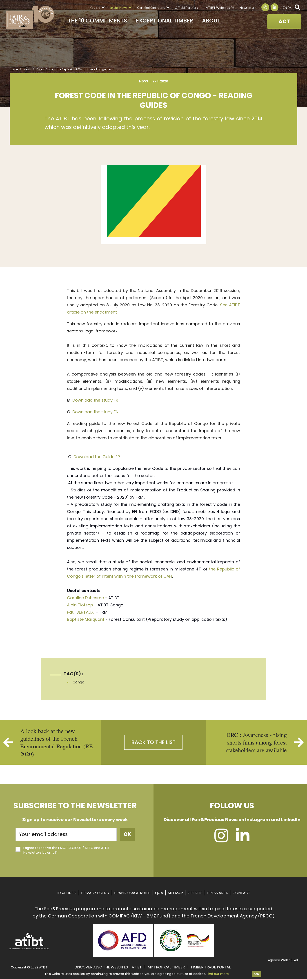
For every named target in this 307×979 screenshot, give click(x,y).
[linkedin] (242, 840)
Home (14, 69)
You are (95, 7)
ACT (284, 21)
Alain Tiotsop (80, 605)
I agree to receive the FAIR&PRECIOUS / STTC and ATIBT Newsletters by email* (66, 850)
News (27, 69)
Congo (78, 682)
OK (256, 974)
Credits (195, 892)
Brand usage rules (132, 892)
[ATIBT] (29, 949)
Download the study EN (95, 412)
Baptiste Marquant (86, 619)
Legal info (66, 892)
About (211, 20)
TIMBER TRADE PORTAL (211, 967)
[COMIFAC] (184, 955)
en (285, 7)
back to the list (153, 742)
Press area (217, 892)
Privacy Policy (95, 892)
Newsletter (248, 7)
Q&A (159, 892)
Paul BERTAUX (81, 612)
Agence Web (278, 960)
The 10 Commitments (97, 20)
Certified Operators (151, 7)
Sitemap (175, 892)
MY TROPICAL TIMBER (166, 967)
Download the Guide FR (96, 457)
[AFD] (123, 955)
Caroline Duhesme (85, 598)
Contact (241, 892)
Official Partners (186, 7)
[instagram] (221, 840)
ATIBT (137, 967)
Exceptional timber (164, 20)
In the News (118, 7)
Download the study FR (95, 400)
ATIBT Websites (218, 7)
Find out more (218, 974)
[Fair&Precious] (30, 17)
